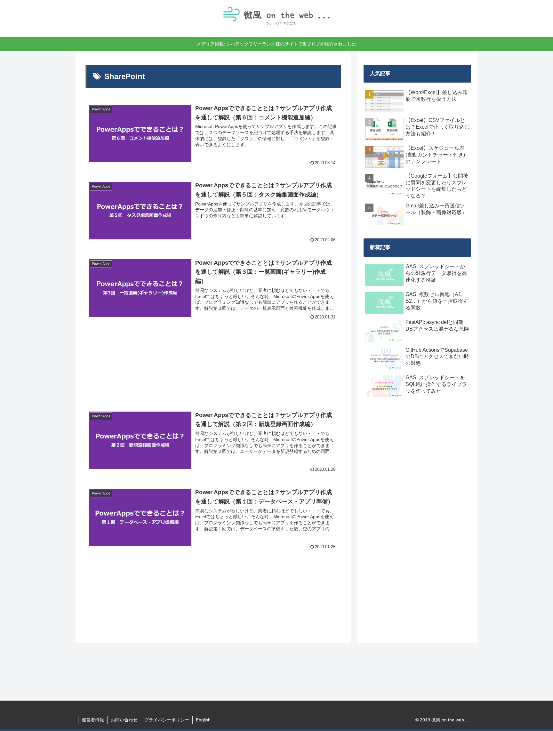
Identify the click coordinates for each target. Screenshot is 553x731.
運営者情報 (93, 719)
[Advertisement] (213, 364)
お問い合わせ (124, 719)
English (203, 719)
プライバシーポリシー (166, 719)
